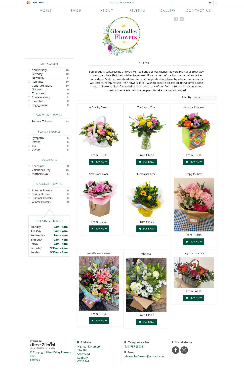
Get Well (37, 89)
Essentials (38, 101)
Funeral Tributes (42, 121)
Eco (34, 146)
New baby (38, 78)
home (45, 10)
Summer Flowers (42, 198)
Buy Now (100, 162)
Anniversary (39, 70)
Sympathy (38, 138)
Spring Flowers (41, 194)
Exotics (36, 142)
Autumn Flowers (42, 190)
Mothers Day (40, 174)
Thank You (38, 93)
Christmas (38, 166)
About (106, 10)
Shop (76, 10)
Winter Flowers (41, 202)
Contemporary (41, 97)
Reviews (137, 10)
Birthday (37, 74)
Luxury (36, 149)
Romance (37, 81)
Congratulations (42, 85)
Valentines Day (41, 170)
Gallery (168, 10)
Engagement (40, 105)
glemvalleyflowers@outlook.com (144, 356)
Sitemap (35, 360)
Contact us (198, 10)
